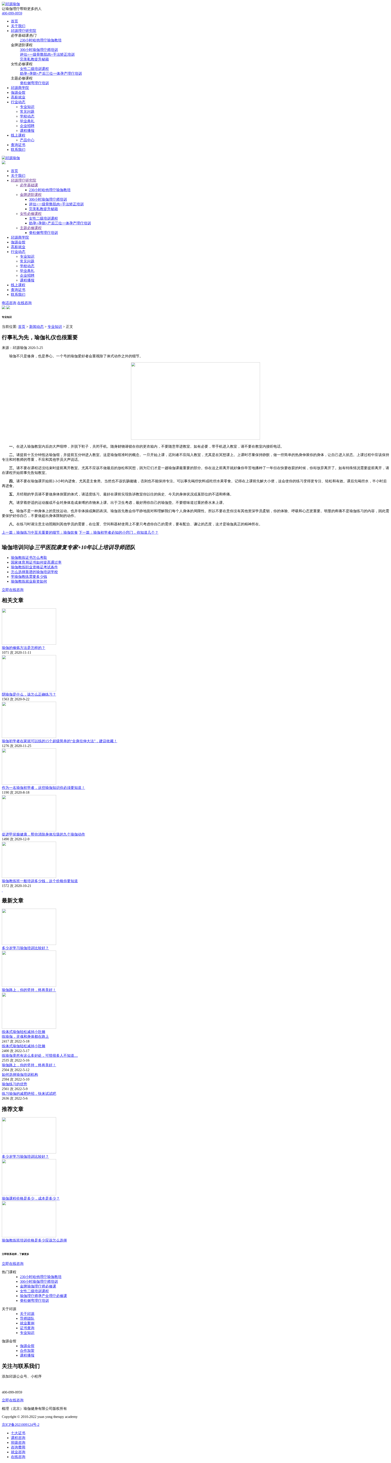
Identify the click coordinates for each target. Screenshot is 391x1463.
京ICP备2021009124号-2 (20, 1425)
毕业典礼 (27, 121)
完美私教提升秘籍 (34, 59)
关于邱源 (27, 1314)
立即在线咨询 (13, 590)
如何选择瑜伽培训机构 (20, 1074)
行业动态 (18, 102)
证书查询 (27, 1328)
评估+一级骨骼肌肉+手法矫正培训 (47, 54)
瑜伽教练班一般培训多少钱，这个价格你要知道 (40, 881)
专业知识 (27, 107)
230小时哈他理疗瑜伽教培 (41, 40)
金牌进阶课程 (31, 195)
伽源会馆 (18, 92)
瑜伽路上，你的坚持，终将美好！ (29, 990)
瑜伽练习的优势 (14, 1084)
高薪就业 (18, 97)
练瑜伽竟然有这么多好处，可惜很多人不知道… (40, 1055)
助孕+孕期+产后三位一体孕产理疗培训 (51, 73)
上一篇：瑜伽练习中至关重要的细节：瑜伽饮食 (40, 532)
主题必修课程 (31, 228)
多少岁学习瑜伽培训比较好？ (25, 948)
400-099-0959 (12, 13)
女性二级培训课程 (34, 69)
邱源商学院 (20, 88)
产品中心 (27, 140)
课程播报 (27, 130)
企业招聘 (27, 126)
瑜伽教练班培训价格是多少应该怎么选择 (34, 1240)
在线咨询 (24, 303)
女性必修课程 (31, 214)
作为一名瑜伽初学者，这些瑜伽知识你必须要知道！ (43, 788)
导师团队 (27, 1318)
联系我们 (18, 149)
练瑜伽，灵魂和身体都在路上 (25, 1036)
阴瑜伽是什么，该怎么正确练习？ (29, 694)
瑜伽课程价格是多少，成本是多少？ (31, 1198)
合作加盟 (27, 1350)
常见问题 (27, 111)
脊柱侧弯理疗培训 (34, 83)
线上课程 (18, 135)
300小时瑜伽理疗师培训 (39, 50)
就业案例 (27, 1323)
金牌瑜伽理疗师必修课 (38, 1286)
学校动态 (27, 116)
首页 (14, 21)
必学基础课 (29, 185)
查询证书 (18, 145)
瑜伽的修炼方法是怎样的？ (23, 648)
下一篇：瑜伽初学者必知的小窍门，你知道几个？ (118, 532)
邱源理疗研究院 (23, 31)
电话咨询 (9, 303)
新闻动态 (36, 327)
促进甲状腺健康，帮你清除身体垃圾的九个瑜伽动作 (43, 834)
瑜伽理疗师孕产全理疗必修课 (43, 1296)
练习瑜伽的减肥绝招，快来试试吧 (29, 1093)
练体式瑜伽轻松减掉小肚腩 (23, 1032)
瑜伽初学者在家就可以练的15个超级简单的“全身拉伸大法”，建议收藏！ (59, 741)
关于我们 (18, 26)
